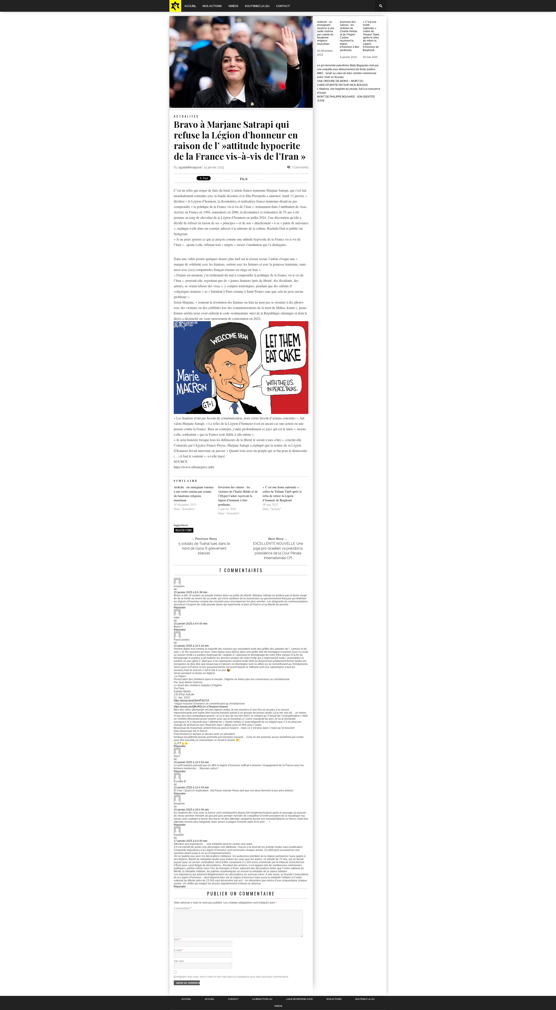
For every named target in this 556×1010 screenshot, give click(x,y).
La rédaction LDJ (262, 999)
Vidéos (233, 6)
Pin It (243, 178)
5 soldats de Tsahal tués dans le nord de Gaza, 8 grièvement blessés (204, 548)
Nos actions (212, 6)
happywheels (181, 525)
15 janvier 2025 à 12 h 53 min (191, 762)
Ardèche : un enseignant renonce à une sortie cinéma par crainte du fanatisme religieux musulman (194, 493)
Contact (283, 6)
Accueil (190, 6)
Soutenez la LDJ (257, 6)
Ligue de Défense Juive (299, 999)
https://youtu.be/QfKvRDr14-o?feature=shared (201, 706)
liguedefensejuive (190, 167)
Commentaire (183, 908)
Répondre (180, 607)
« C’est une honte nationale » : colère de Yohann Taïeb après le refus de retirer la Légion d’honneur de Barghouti (282, 493)
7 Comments (299, 167)
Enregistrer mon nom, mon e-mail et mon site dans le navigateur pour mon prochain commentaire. (231, 976)
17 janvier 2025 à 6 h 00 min (190, 840)
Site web (179, 961)
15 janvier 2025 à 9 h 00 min (190, 623)
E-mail (178, 950)
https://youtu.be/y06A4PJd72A (191, 700)
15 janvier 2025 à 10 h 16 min (191, 645)
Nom (177, 939)
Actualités (186, 116)
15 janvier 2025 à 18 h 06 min (191, 809)
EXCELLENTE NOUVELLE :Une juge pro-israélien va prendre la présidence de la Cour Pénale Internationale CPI (278, 551)
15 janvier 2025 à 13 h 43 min (191, 787)
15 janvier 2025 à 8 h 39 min (190, 592)
